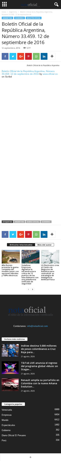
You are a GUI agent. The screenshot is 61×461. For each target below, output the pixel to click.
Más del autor (44, 244)
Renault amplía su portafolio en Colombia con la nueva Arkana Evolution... (40, 383)
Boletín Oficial (33, 18)
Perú (4, 440)
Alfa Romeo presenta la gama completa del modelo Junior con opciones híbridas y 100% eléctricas (10, 270)
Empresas (7, 415)
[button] (55, 4)
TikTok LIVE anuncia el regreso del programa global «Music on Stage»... (39, 366)
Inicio (4, 12)
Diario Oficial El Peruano (14, 435)
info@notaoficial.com (37, 326)
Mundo (5, 420)
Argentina (13, 12)
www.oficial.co (50, 74)
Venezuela (7, 410)
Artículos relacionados (21, 244)
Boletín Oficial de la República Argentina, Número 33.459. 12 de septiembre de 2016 (28, 72)
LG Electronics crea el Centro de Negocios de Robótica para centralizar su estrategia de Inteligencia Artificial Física (50, 272)
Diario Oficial (33, 222)
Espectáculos (8, 425)
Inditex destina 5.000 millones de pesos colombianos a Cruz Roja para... (38, 349)
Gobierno (19, 18)
